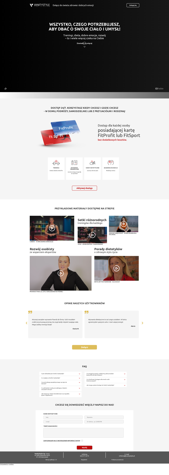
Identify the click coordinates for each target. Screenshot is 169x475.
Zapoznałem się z (61, 440)
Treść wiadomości (50, 426)
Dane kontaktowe (50, 414)
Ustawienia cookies (7, 464)
